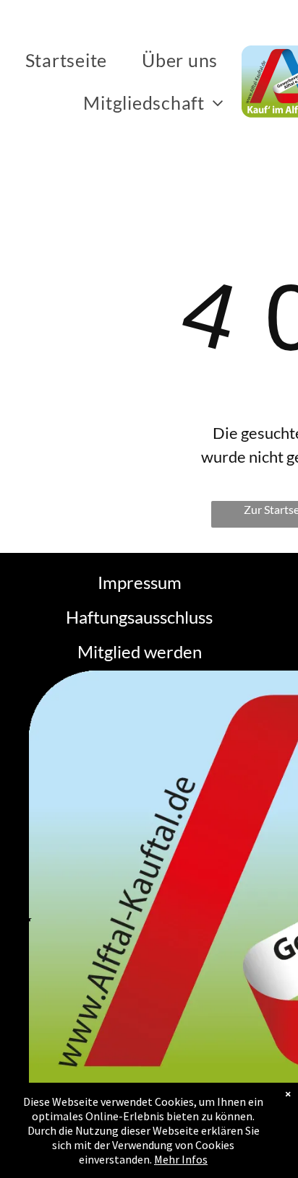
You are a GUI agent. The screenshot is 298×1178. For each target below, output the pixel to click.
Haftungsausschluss (139, 616)
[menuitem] (69, 59)
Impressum (140, 582)
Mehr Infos (181, 1159)
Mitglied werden (139, 651)
